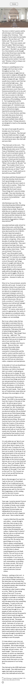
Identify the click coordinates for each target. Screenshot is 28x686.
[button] (2, 9)
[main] (14, 17)
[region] (14, 3)
